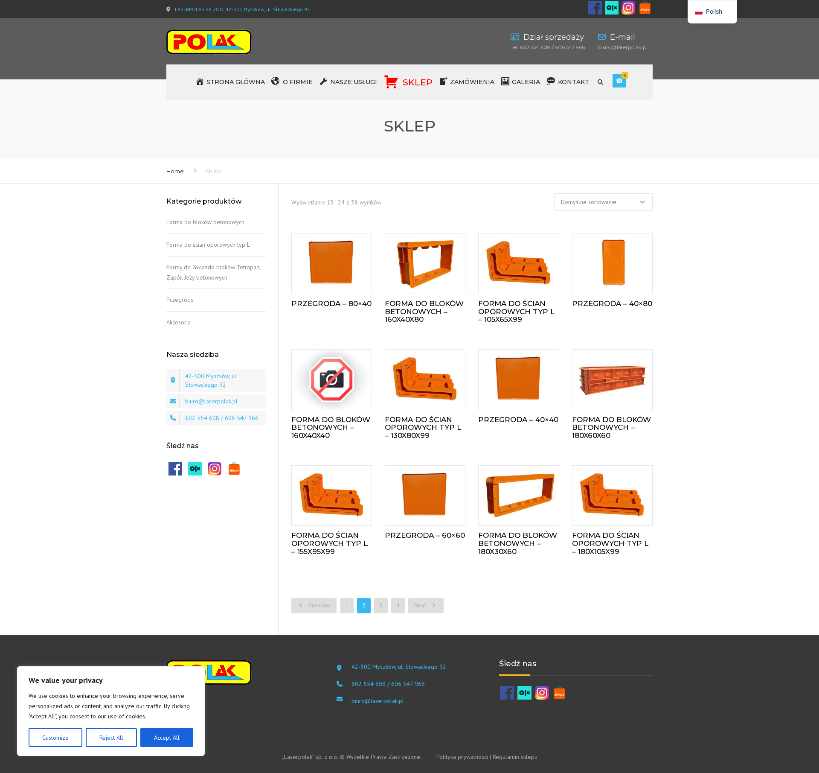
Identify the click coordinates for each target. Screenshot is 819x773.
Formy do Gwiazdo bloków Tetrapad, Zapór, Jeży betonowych (213, 272)
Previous (319, 605)
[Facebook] (595, 7)
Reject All (111, 737)
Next (421, 605)
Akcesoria (178, 322)
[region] (111, 711)
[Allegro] (645, 7)
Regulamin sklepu (515, 757)
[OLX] (611, 7)
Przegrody (180, 299)
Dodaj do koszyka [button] (337, 262)
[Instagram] (628, 7)
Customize (55, 737)
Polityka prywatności (462, 757)
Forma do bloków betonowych (205, 222)
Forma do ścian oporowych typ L (208, 244)
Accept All (167, 737)
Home (175, 171)
